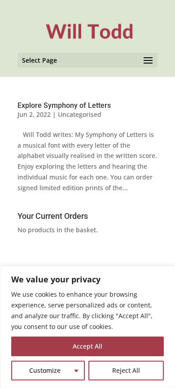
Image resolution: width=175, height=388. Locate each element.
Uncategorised (79, 114)
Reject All (126, 370)
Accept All (87, 346)
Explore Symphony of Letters (64, 105)
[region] (87, 327)
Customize (45, 370)
